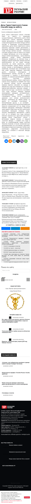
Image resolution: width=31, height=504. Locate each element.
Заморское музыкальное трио (17, 452)
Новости (12, 1)
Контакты (11, 3)
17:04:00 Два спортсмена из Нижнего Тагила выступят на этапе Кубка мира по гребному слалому (15, 255)
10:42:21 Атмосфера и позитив (12, 246)
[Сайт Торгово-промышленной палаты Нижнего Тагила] (15, 302)
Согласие (6, 500)
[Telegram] (18, 6)
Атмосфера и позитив (8, 393)
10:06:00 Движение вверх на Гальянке (14, 250)
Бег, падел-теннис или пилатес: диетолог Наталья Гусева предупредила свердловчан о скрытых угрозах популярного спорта (16, 321)
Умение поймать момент (15, 445)
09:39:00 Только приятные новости (13, 252)
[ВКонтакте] (16, 6)
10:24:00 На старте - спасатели (12, 248)
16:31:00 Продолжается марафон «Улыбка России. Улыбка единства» (15, 239)
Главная (6, 1)
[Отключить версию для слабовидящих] (13, 6)
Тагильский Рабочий (17, 487)
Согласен (27, 497)
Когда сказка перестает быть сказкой (19, 458)
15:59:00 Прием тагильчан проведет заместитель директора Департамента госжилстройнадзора (15, 243)
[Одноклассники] (20, 6)
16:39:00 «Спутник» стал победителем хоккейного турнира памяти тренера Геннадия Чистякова (15, 235)
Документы (19, 3)
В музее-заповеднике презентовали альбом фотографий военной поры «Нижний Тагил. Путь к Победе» (15, 216)
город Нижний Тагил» (15, 291)
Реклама (19, 1)
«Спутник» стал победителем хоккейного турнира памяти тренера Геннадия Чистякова (15, 363)
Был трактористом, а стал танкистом (14, 168)
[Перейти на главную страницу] (15, 10)
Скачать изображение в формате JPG (11, 32)
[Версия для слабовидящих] (11, 6)
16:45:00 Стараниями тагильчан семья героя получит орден (15, 259)
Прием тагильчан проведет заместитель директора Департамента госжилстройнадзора (15, 383)
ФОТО (3, 277)
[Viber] (22, 141)
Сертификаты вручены (19, 203)
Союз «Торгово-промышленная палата (15, 288)
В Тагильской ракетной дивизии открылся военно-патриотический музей (15, 180)
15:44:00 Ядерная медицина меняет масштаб (16, 262)
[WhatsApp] (26, 141)
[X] (18, 141)
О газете (25, 1)
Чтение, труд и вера (18, 192)
